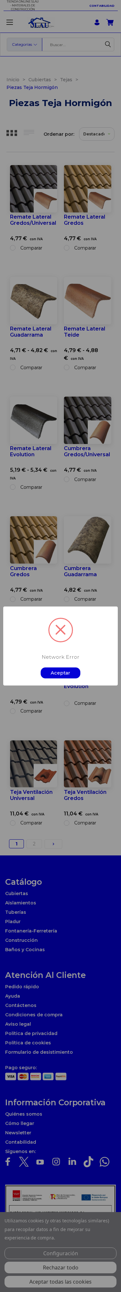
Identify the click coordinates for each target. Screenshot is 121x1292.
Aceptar (60, 673)
